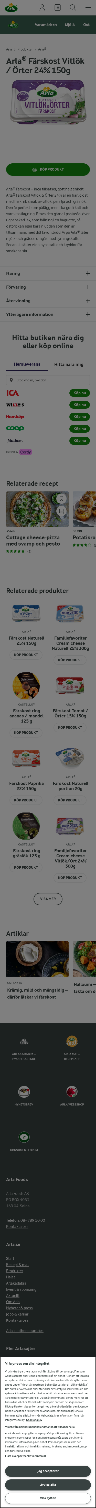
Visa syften (48, 1498)
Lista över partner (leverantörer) (25, 1456)
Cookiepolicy (34, 1420)
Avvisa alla (48, 1485)
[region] (48, 1432)
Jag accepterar (48, 1471)
